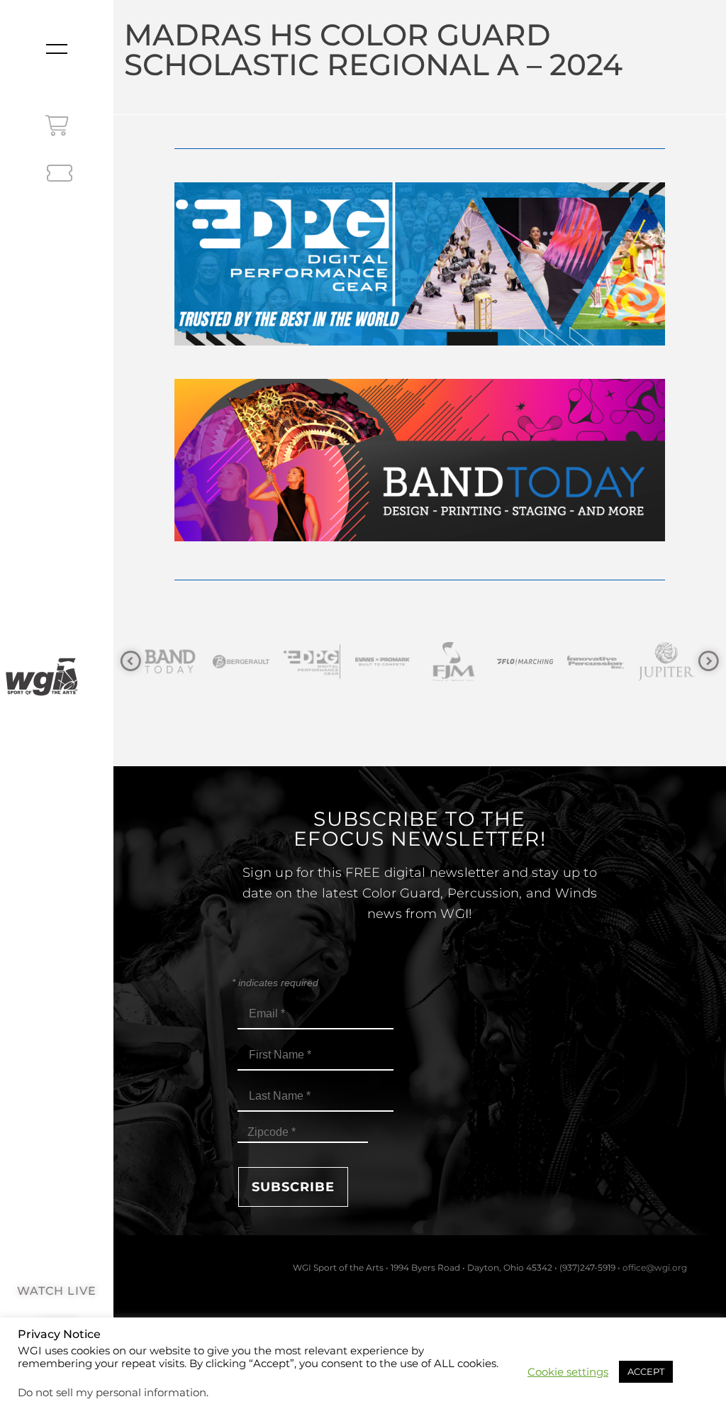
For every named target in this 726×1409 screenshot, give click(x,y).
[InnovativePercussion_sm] (525, 661)
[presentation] (131, 661)
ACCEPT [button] (645, 1371)
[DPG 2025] (419, 341)
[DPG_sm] (241, 661)
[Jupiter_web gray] (596, 661)
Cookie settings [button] (567, 1372)
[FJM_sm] (383, 661)
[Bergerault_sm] (171, 661)
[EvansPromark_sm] (312, 661)
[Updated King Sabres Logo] (667, 661)
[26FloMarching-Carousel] (454, 661)
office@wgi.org (654, 1267)
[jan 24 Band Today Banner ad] (419, 537)
